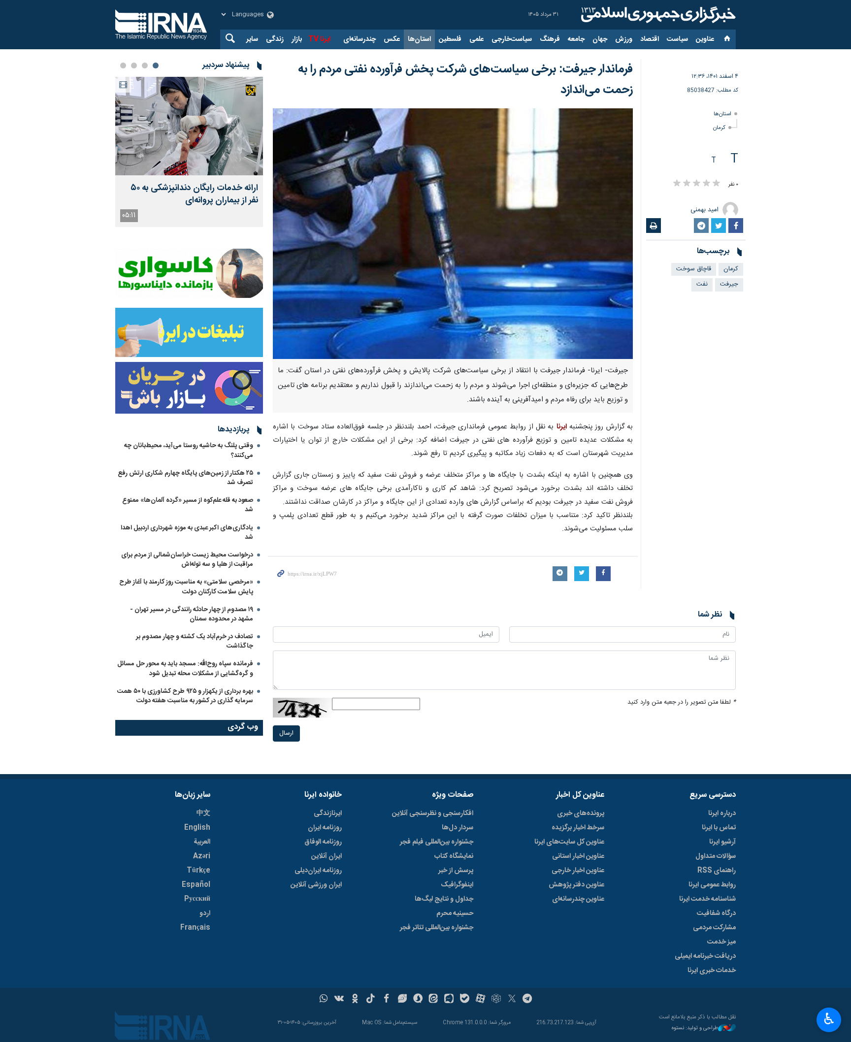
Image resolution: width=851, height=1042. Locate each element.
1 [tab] (156, 65)
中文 (203, 813)
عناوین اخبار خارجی (578, 871)
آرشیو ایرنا (722, 842)
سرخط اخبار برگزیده (578, 828)
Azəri (201, 856)
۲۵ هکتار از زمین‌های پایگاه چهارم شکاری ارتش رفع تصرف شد (185, 478)
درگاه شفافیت (716, 913)
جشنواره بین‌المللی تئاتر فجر (436, 928)
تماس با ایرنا (719, 828)
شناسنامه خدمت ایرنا (707, 899)
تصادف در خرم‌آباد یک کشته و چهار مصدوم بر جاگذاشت (194, 641)
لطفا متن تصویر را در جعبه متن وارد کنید (681, 702)
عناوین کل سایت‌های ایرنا (569, 842)
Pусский (197, 899)
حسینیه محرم (454, 913)
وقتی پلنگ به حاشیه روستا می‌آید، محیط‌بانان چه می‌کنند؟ (188, 450)
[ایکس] (512, 1000)
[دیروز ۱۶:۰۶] (189, 126)
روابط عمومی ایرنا (712, 885)
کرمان (719, 127)
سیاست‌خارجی (511, 39)
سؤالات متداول (715, 856)
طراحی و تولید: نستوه (695, 1028)
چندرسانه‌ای (359, 39)
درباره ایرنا (722, 813)
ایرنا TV (319, 39)
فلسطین (450, 39)
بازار (297, 39)
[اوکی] (354, 1000)
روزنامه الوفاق (323, 842)
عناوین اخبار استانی (578, 856)
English (197, 828)
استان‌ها (419, 39)
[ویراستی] (402, 1000)
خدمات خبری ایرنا (711, 971)
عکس (392, 39)
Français (195, 928)
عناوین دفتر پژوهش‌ (576, 885)
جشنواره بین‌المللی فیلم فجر (436, 842)
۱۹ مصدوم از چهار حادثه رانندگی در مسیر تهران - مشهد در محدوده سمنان (191, 614)
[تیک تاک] (370, 1000)
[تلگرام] (527, 1000)
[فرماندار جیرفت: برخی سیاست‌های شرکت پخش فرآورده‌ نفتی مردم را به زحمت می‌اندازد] (453, 233)
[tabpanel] (189, 152)
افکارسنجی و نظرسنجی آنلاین (432, 813)
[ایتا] (433, 1000)
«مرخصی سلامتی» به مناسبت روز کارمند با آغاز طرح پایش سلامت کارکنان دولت (186, 587)
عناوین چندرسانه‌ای (578, 899)
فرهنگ (550, 39)
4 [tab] (123, 65)
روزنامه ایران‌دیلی (318, 871)
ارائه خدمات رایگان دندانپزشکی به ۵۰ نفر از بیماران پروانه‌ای (194, 194)
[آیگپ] (449, 1000)
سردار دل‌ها (457, 828)
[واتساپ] (323, 1000)
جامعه (576, 39)
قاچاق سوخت (693, 269)
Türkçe (198, 871)
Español (196, 885)
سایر (252, 39)
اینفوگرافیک (457, 885)
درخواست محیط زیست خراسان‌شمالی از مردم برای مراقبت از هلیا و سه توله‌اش (187, 560)
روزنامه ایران (325, 828)
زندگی (275, 39)
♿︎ (829, 1019)
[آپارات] (480, 1000)
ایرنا (657, 15)
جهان (599, 39)
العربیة (202, 842)
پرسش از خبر (455, 871)
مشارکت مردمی (714, 928)
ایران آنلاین (326, 856)
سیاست (677, 39)
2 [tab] (145, 65)
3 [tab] (134, 65)
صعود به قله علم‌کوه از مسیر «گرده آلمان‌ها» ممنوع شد (187, 505)
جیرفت (729, 284)
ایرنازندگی (328, 813)
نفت (702, 284)
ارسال (286, 733)
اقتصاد (649, 39)
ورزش (623, 39)
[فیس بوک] (386, 1000)
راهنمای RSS (716, 871)
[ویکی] (339, 1000)
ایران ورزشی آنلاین (316, 885)
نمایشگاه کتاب (453, 856)
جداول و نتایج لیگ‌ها (444, 899)
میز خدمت (721, 942)
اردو (204, 913)
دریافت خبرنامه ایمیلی (705, 956)
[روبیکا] (496, 1000)
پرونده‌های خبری (580, 813)
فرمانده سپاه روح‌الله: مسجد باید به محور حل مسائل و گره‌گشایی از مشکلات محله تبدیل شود (185, 668)
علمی (476, 39)
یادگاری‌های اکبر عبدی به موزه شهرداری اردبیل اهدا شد (187, 532)
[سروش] (418, 1000)
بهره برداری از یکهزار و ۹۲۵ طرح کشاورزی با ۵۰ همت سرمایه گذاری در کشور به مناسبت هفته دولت (185, 696)
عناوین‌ (705, 39)
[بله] (464, 1000)
